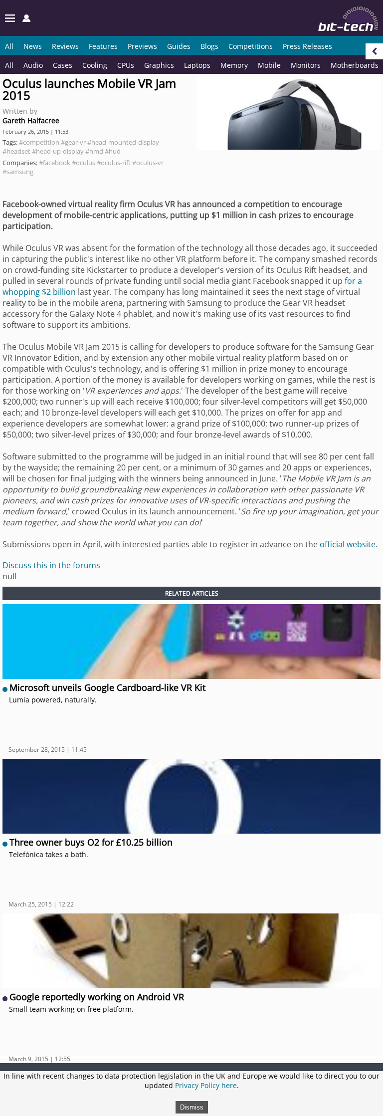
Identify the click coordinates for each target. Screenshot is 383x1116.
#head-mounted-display (123, 142)
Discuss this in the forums (51, 565)
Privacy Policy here (206, 1085)
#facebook (54, 162)
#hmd (94, 151)
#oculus (83, 162)
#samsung (17, 171)
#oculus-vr (148, 162)
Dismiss (191, 1107)
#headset (16, 151)
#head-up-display (58, 151)
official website (348, 544)
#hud (113, 151)
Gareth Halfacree (30, 120)
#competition (39, 142)
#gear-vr (73, 142)
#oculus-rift (114, 162)
